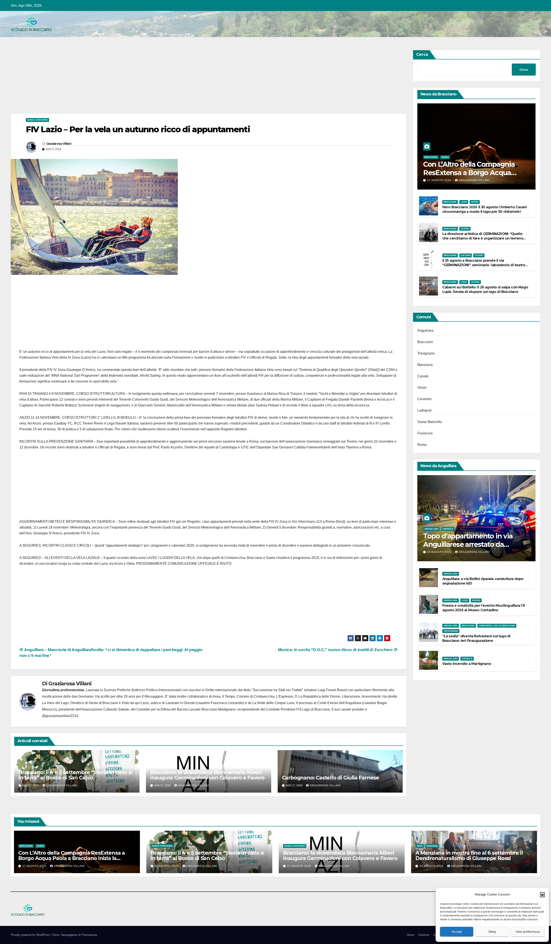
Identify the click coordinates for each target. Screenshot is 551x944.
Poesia (476, 600)
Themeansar (89, 934)
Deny (492, 931)
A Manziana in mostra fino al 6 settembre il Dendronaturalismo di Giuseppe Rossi (469, 855)
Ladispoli (424, 410)
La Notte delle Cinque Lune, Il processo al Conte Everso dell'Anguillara (306, 703)
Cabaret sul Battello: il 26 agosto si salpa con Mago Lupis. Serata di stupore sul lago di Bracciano (485, 289)
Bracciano (430, 157)
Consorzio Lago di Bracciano (497, 625)
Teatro (465, 228)
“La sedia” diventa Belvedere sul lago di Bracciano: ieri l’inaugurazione (476, 638)
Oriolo (422, 387)
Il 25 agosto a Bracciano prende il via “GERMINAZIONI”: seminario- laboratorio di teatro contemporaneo (483, 265)
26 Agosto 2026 (431, 866)
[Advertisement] (140, 82)
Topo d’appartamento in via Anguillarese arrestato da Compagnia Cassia (467, 544)
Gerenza (423, 934)
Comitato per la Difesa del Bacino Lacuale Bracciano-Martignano (185, 709)
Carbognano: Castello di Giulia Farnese (330, 777)
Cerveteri (424, 399)
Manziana (425, 365)
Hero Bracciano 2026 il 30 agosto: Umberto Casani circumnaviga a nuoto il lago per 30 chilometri (484, 209)
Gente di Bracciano (103, 703)
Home (410, 934)
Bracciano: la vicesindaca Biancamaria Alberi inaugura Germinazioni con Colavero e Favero (207, 775)
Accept (457, 931)
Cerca (422, 54)
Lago (464, 202)
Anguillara (425, 330)
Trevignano (426, 353)
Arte (420, 846)
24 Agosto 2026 (439, 552)
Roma (422, 444)
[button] (542, 894)
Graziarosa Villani (58, 144)
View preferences (527, 931)
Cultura (466, 255)
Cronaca (448, 529)
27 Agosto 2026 (439, 180)
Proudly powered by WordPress (31, 934)
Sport (474, 202)
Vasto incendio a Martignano (466, 664)
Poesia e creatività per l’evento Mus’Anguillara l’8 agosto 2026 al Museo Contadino (483, 607)
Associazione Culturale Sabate (105, 709)
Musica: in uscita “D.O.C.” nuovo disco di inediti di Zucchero (336, 649)
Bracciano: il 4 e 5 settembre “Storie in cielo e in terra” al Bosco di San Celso (75, 775)
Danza (445, 157)
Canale (423, 376)
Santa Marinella (429, 422)
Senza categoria (37, 120)
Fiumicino (425, 433)
